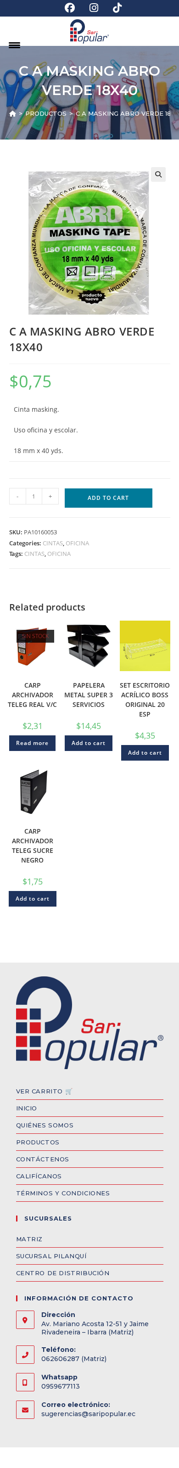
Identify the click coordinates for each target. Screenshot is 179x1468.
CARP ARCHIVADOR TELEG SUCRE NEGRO (32, 845)
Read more (32, 743)
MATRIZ (29, 1239)
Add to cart (108, 498)
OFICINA (77, 543)
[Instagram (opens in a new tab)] (94, 8)
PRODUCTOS (38, 1142)
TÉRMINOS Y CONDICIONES (63, 1193)
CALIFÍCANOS (39, 1176)
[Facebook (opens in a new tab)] (69, 8)
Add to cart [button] (89, 743)
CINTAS (53, 543)
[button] (158, 174)
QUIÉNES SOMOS (45, 1125)
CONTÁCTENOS (43, 1159)
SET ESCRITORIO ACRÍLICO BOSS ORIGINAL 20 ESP (145, 699)
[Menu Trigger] (14, 44)
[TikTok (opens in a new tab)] (114, 8)
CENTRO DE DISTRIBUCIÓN (63, 1273)
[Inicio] (12, 113)
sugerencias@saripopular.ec (88, 1414)
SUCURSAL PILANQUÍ (51, 1256)
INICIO (27, 1108)
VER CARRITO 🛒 (44, 1091)
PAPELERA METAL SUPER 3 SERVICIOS (88, 695)
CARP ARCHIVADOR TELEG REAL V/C (32, 695)
